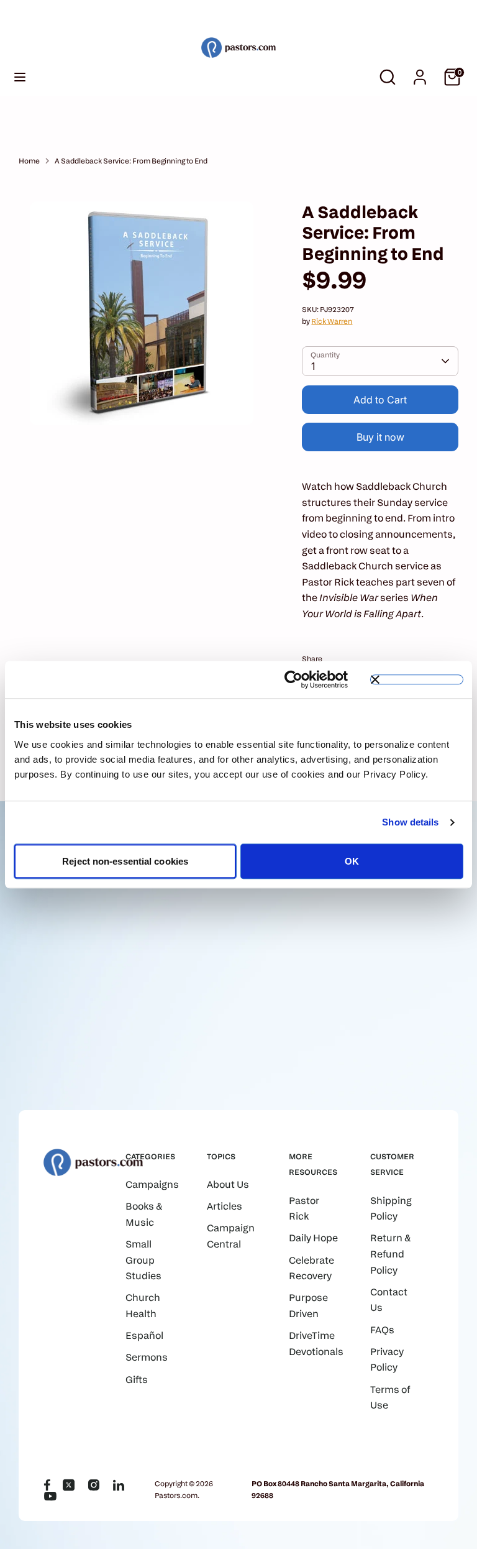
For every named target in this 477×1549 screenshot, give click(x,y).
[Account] (419, 72)
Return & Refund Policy (390, 1254)
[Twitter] (69, 1485)
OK (352, 861)
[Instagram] (94, 1485)
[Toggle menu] (19, 77)
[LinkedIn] (118, 1485)
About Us (228, 1184)
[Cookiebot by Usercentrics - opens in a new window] (293, 679)
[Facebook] (46, 1485)
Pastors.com (176, 1495)
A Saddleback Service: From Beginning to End (131, 160)
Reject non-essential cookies (125, 861)
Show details (410, 822)
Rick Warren (331, 321)
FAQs (382, 1330)
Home (29, 160)
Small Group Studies (143, 1260)
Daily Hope (313, 1238)
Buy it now (380, 437)
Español (144, 1335)
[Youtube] (50, 1496)
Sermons (146, 1357)
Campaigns (152, 1184)
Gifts (136, 1380)
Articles (224, 1206)
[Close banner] (417, 679)
